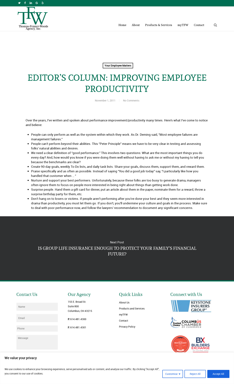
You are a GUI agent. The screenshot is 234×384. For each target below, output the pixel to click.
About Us (124, 302)
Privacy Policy (127, 326)
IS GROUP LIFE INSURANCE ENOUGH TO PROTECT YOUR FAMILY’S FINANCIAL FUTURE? (117, 248)
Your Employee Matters (118, 65)
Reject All (195, 374)
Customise (171, 374)
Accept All (218, 374)
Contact (123, 320)
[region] (117, 368)
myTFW (123, 314)
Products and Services (132, 308)
